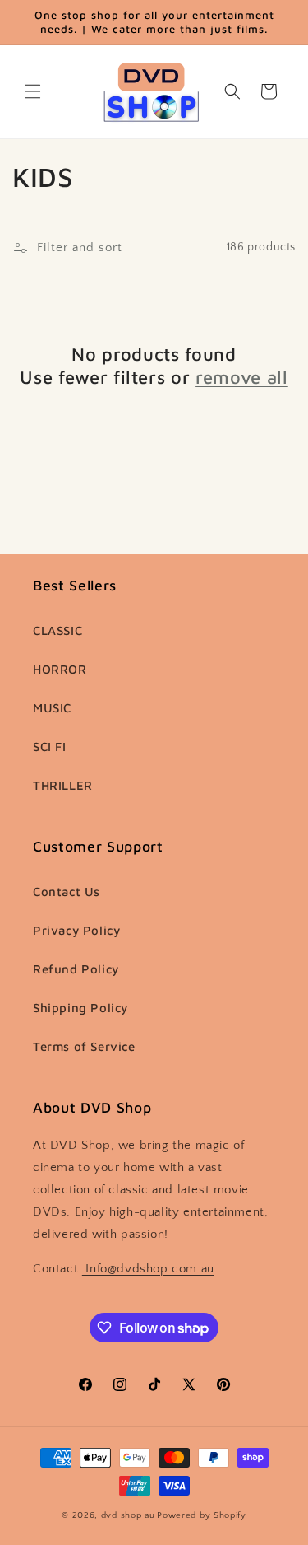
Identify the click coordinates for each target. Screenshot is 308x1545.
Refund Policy (76, 969)
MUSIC (52, 708)
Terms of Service (84, 1046)
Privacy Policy (76, 930)
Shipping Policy (80, 1008)
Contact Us (66, 892)
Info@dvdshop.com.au (148, 1269)
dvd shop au (128, 1515)
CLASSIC (57, 630)
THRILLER (63, 785)
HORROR (60, 669)
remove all (241, 377)
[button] (33, 91)
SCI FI (50, 747)
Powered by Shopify (201, 1515)
